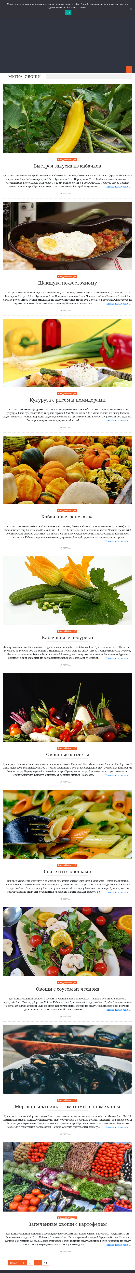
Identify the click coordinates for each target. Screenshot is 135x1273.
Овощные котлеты (67, 754)
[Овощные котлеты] (67, 707)
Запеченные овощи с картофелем (67, 1224)
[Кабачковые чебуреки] (67, 590)
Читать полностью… (118, 186)
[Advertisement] (67, 41)
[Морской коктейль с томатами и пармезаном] (67, 1059)
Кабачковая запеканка (67, 517)
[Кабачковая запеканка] (67, 470)
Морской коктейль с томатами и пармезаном (67, 1106)
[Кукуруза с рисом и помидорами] (67, 353)
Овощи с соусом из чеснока (67, 989)
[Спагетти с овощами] (67, 824)
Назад (13, 1263)
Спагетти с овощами (67, 871)
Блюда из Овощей (67, 159)
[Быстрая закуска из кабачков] (67, 118)
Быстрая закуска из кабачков (67, 166)
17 (38, 1263)
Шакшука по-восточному (67, 283)
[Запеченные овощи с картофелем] (67, 1176)
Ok (68, 12)
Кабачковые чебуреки (67, 637)
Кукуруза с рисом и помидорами (68, 400)
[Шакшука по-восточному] (67, 236)
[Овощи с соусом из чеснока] (67, 941)
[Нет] (131, 9)
